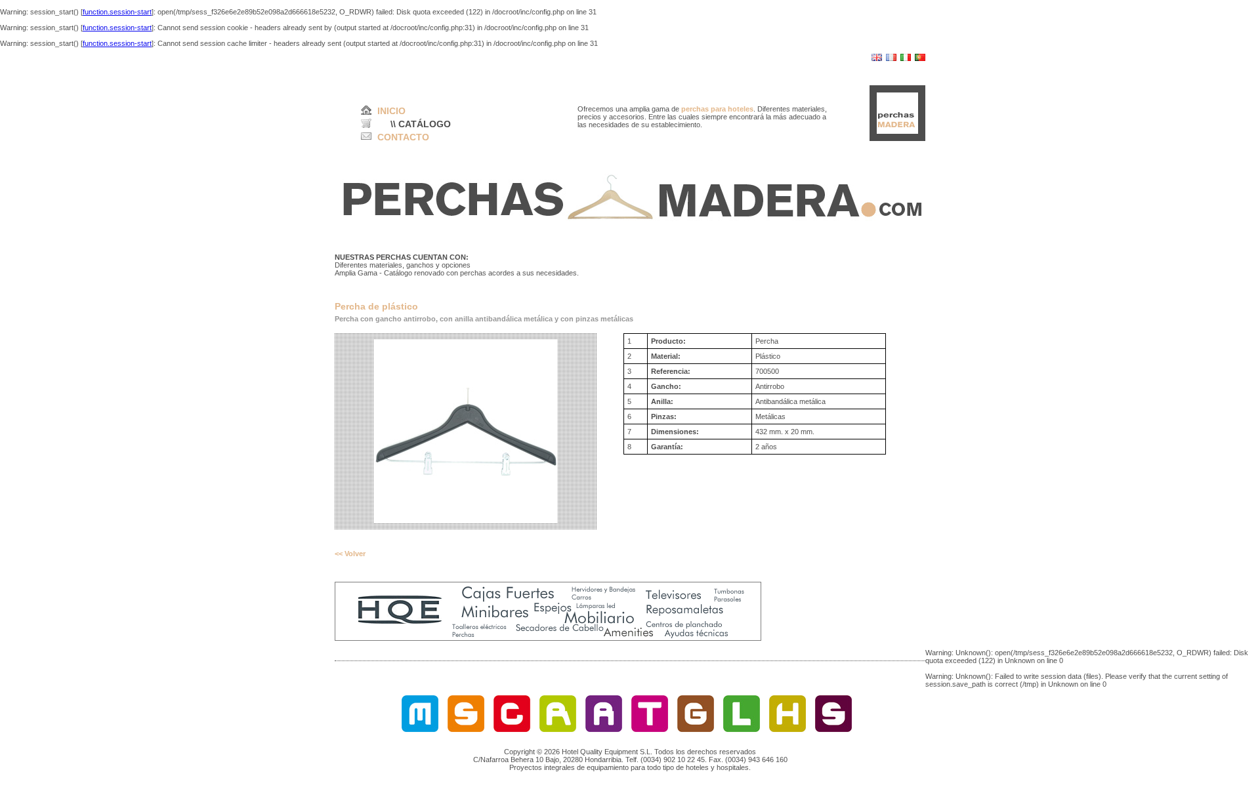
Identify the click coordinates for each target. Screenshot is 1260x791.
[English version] (877, 58)
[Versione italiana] (905, 58)
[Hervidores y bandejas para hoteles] (787, 729)
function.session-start (117, 12)
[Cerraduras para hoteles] (512, 729)
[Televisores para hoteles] (649, 729)
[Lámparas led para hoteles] (741, 729)
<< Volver (350, 554)
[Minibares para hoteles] (420, 729)
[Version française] (891, 58)
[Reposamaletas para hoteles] (557, 729)
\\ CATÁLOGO (420, 124)
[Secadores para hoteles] (466, 729)
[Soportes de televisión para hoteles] (833, 729)
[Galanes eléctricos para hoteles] (695, 729)
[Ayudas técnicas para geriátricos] (603, 729)
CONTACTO (403, 137)
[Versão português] (920, 58)
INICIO (391, 111)
